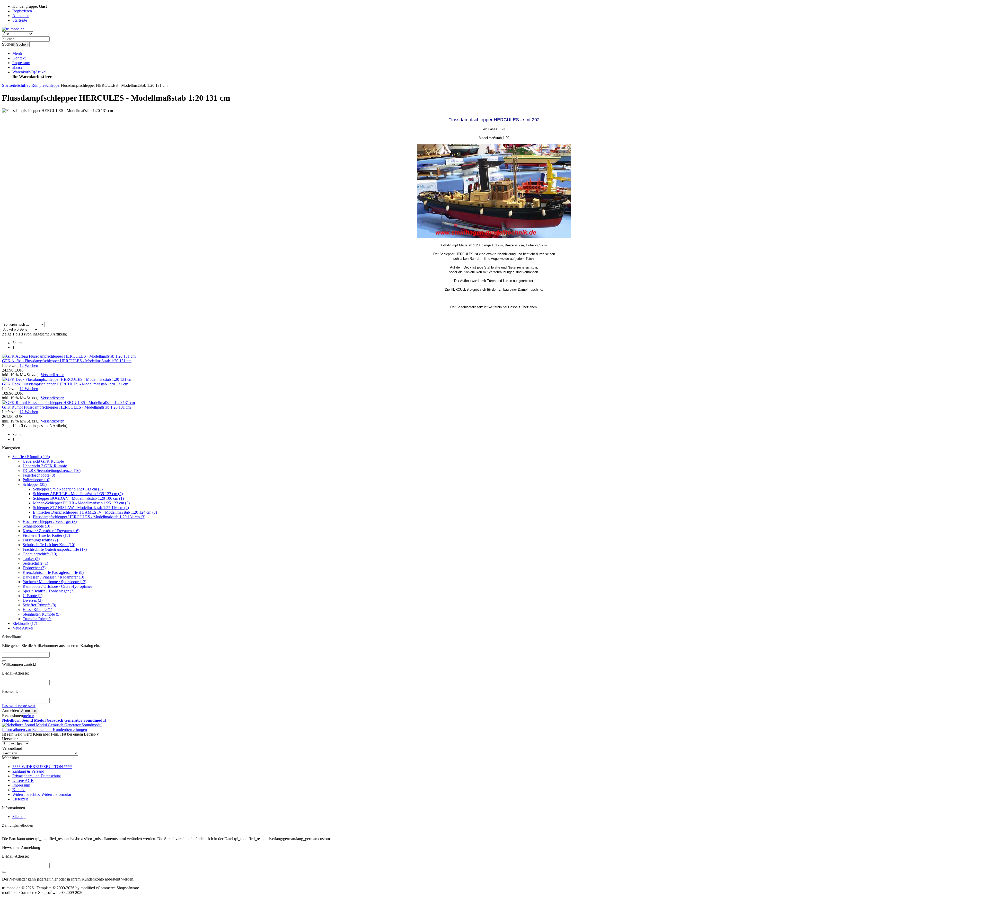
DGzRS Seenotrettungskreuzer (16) (52, 470)
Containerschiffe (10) (40, 554)
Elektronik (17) (24, 623)
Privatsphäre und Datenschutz (36, 776)
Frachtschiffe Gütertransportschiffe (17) (55, 549)
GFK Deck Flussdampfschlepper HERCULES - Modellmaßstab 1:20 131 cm (65, 384)
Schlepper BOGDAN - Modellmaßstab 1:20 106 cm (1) (78, 498)
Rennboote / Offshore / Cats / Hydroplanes (57, 586)
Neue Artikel (22, 628)
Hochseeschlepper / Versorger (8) (50, 521)
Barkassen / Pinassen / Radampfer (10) (54, 577)
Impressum (21, 63)
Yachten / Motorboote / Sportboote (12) (54, 582)
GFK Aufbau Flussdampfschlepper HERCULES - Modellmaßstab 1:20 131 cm (66, 361)
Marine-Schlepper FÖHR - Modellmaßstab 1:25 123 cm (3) (81, 503)
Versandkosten (52, 375)
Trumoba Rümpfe (37, 619)
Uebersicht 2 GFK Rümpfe (45, 466)
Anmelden (28, 711)
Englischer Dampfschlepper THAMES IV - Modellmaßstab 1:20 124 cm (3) (95, 512)
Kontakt (18, 58)
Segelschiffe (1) (35, 563)
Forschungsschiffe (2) (40, 540)
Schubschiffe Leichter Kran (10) (49, 544)
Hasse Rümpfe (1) (37, 609)
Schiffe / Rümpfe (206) (31, 456)
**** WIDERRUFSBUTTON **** (42, 766)
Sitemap (18, 816)
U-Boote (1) (32, 595)
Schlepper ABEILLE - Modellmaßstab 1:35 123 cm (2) (78, 493)
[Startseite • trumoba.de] (13, 29)
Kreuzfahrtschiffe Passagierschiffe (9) (53, 572)
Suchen (22, 44)
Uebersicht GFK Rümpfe (43, 461)
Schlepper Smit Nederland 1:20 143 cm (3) (68, 489)
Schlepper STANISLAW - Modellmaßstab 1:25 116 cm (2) (81, 507)
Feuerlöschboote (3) (39, 475)
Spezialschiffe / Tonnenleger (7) (48, 591)
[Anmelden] (4, 872)
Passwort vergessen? (19, 705)
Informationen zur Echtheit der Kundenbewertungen (44, 729)
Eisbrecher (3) (34, 568)
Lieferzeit (20, 799)
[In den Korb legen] (4, 661)
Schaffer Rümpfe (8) (39, 605)
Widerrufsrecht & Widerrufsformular (41, 794)
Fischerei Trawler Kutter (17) (46, 535)
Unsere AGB (23, 780)
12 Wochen (29, 365)
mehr (28, 715)
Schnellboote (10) (37, 526)
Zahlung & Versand (28, 771)
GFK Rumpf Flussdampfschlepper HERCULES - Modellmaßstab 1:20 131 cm (66, 407)
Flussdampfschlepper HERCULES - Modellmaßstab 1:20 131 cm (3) (89, 517)
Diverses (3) (32, 600)
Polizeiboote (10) (36, 480)
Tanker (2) (31, 558)
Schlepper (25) (35, 484)
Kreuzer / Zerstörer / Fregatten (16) (51, 531)
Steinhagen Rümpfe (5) (41, 614)
